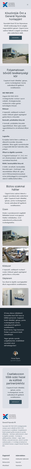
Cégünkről (15, 37)
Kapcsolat (15, 402)
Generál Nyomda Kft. (9, 422)
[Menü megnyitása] (28, 5)
